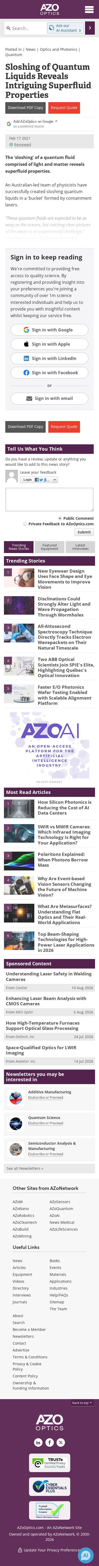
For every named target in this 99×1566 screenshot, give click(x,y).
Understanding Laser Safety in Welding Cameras (49, 976)
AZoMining (22, 1236)
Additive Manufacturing (49, 1091)
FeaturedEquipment (49, 547)
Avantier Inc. (26, 1061)
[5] (19, 693)
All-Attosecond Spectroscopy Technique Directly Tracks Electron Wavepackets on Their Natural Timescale (65, 637)
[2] (19, 604)
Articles (19, 1267)
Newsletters (23, 1336)
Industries (59, 1288)
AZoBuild (21, 1229)
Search (19, 1322)
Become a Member (29, 1329)
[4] (19, 665)
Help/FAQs (59, 1295)
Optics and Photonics (58, 49)
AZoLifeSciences (64, 1229)
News (31, 49)
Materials (58, 1274)
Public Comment (78, 518)
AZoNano (21, 1208)
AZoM (18, 1201)
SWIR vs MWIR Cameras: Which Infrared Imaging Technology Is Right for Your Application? (64, 835)
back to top (80, 1402)
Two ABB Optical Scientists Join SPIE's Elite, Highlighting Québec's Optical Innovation (66, 667)
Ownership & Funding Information (31, 1385)
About (18, 1315)
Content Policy (25, 1375)
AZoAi (55, 1215)
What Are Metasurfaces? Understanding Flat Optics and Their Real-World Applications (65, 914)
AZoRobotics (23, 1215)
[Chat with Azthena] (86, 1555)
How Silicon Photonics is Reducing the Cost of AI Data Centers (64, 807)
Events (55, 1267)
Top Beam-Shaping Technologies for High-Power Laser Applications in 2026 (66, 942)
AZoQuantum (61, 1208)
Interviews (22, 1295)
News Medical (62, 1222)
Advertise (21, 1350)
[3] (19, 632)
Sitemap (57, 1301)
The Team (58, 1308)
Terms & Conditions (30, 1356)
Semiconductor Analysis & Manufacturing (52, 1146)
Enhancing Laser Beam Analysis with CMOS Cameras (46, 1001)
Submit (84, 532)
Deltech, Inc (25, 1036)
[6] (19, 940)
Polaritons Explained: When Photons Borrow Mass (63, 859)
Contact (19, 1343)
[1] (19, 577)
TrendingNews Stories (19, 547)
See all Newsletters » (25, 1168)
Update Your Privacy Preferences (52, 1550)
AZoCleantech (25, 1222)
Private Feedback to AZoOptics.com (61, 523)
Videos (18, 1281)
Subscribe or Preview (45, 1097)
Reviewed (22, 144)
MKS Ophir (24, 1012)
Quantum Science (44, 1117)
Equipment (22, 1274)
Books (55, 1260)
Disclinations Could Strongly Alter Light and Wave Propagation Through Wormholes (64, 607)
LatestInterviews (80, 547)
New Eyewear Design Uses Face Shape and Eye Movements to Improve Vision (65, 579)
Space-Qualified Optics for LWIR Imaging (41, 1050)
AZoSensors (60, 1201)
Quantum (13, 54)
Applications (61, 1281)
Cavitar (21, 987)
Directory (21, 1288)
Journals (20, 1301)
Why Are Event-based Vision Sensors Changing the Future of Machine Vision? (64, 886)
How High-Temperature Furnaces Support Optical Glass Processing (42, 1025)
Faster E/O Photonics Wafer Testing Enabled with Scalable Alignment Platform (64, 695)
